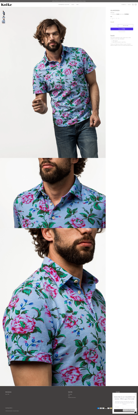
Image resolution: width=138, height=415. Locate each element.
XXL (118, 18)
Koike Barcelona (10, 410)
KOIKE (77, 4)
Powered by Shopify (16, 410)
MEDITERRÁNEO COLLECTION (63, 4)
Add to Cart (125, 25)
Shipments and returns (72, 397)
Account (129, 4)
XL (116, 18)
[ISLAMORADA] (3, 12)
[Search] (133, 4)
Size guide (112, 21)
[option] (3, 13)
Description (113, 35)
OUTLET (72, 4)
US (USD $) (123, 4)
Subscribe (124, 410)
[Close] (135, 394)
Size (111, 16)
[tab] (113, 35)
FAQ (69, 395)
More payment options (121, 31)
